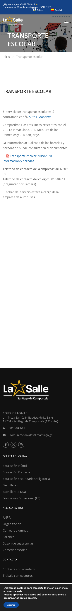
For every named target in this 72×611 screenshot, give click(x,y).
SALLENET (45, 7)
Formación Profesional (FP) (21, 498)
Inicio (6, 57)
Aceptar (11, 604)
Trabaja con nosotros (18, 576)
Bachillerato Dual (15, 492)
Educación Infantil (15, 466)
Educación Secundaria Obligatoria (26, 479)
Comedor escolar (15, 550)
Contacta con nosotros (19, 569)
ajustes (32, 598)
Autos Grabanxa (40, 117)
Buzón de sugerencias (18, 543)
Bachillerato (11, 485)
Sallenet (8, 537)
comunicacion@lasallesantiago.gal (21, 6)
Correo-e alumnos (15, 530)
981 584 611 (17, 428)
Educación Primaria (16, 472)
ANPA (7, 517)
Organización (12, 524)
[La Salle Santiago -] (13, 21)
